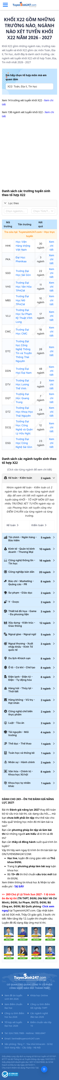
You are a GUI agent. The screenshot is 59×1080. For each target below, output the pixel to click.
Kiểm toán (37, 525)
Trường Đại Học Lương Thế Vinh (22, 384)
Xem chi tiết (51, 245)
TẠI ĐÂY (19, 886)
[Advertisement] (29, 152)
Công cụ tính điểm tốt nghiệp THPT (40, 1006)
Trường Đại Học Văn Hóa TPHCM (23, 286)
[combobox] (15, 211)
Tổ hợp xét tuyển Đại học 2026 (13, 1024)
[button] (29, 203)
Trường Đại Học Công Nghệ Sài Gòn (24, 443)
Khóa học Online (39, 995)
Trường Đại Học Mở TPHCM (22, 300)
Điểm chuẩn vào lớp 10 (40, 1024)
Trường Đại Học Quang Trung (22, 397)
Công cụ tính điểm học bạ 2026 (14, 1015)
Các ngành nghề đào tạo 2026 (39, 1015)
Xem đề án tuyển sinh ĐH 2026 (13, 997)
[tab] (29, 478)
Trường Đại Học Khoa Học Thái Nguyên (24, 411)
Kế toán (11, 525)
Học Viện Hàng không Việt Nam (23, 245)
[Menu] (5, 5)
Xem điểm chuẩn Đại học (13, 1006)
